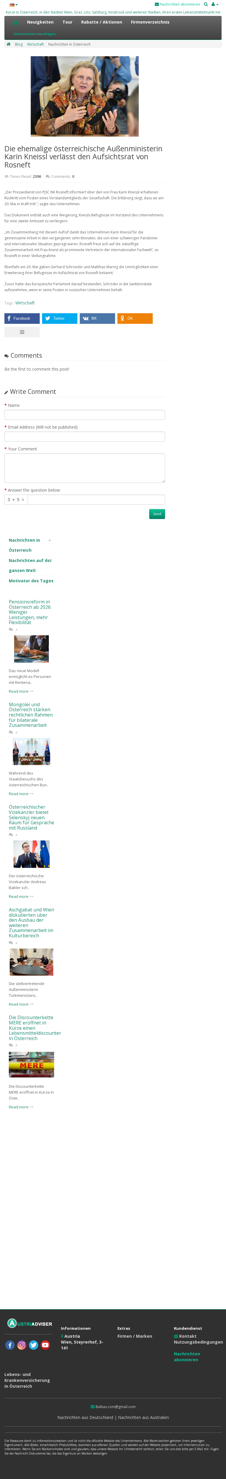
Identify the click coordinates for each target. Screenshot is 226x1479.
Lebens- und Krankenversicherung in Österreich (27, 1380)
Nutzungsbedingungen (198, 1342)
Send (157, 513)
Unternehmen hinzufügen (35, 34)
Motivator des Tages (31, 580)
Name (14, 405)
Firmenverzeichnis (150, 22)
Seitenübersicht (191, 1365)
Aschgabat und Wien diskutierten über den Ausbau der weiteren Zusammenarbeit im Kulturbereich (31, 922)
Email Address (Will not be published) (43, 427)
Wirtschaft (25, 303)
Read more (19, 691)
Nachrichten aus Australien (143, 1417)
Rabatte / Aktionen (101, 22)
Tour (67, 22)
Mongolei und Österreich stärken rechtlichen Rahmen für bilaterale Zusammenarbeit (31, 714)
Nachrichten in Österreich (24, 545)
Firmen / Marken (134, 1336)
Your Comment (22, 449)
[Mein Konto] (215, 4)
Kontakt (187, 1336)
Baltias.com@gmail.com (115, 1406)
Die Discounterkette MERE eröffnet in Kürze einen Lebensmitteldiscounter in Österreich (35, 1027)
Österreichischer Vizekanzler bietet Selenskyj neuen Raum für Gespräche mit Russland (31, 817)
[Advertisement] (31, 1212)
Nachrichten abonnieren (179, 4)
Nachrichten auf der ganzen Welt (30, 565)
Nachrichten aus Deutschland (85, 1417)
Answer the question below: (34, 490)
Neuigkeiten (40, 22)
